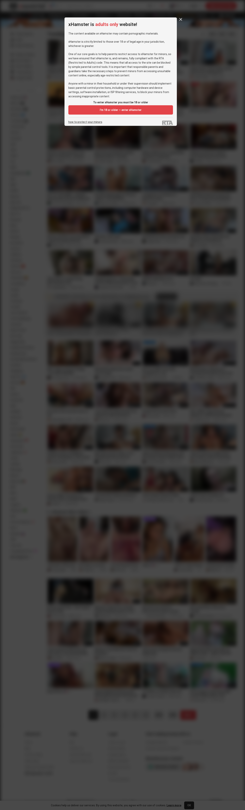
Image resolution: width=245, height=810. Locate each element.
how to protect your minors (85, 122)
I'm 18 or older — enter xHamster (121, 109)
